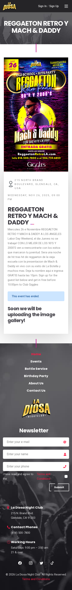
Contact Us (36, 390)
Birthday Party (36, 376)
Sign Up (54, 6)
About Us (36, 383)
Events (36, 361)
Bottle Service (36, 369)
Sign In (42, 6)
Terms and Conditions (43, 476)
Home (36, 354)
